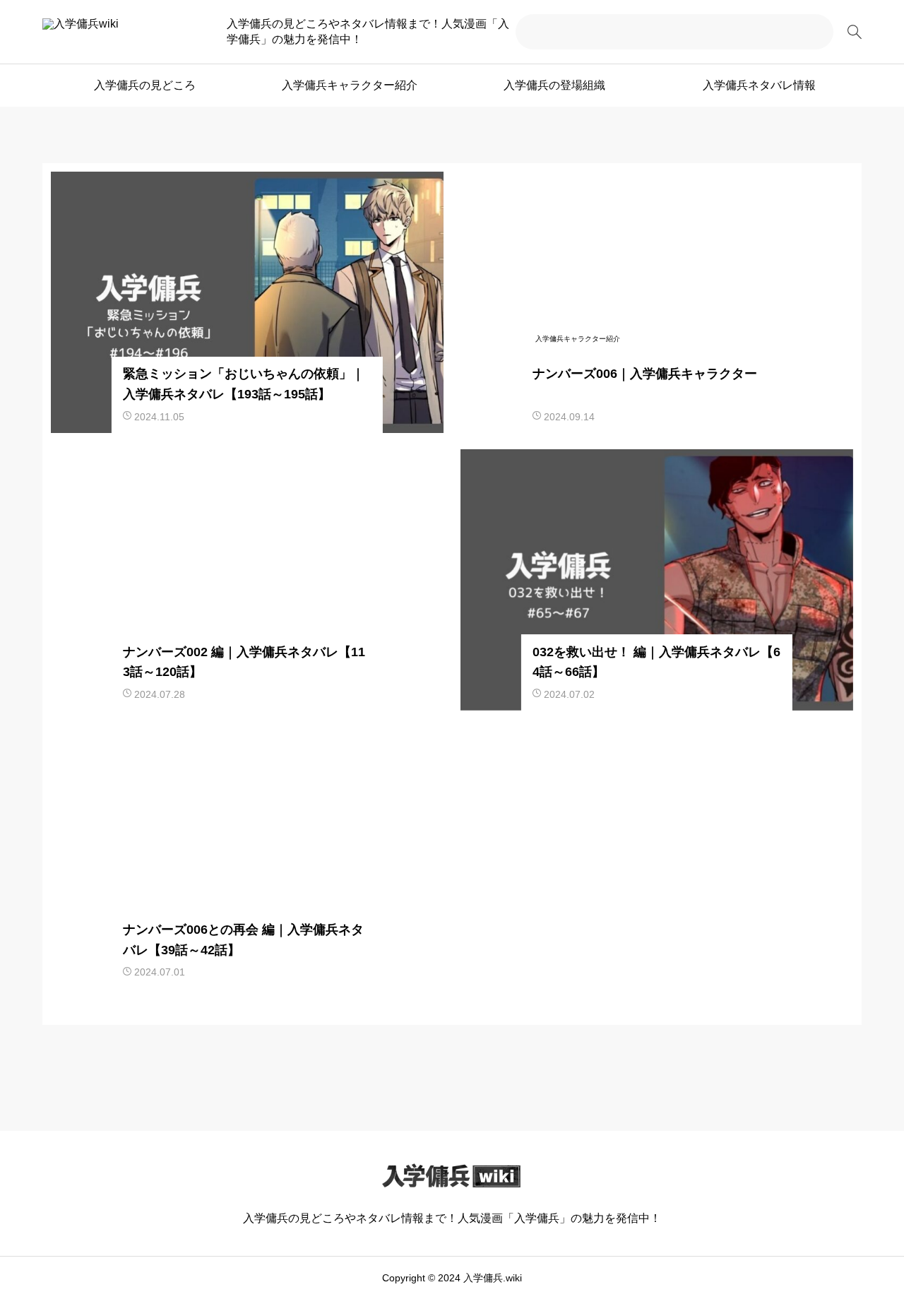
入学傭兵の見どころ (145, 85)
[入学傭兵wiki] (122, 31)
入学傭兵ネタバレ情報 (759, 85)
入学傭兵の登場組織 (554, 85)
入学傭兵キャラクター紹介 (349, 85)
